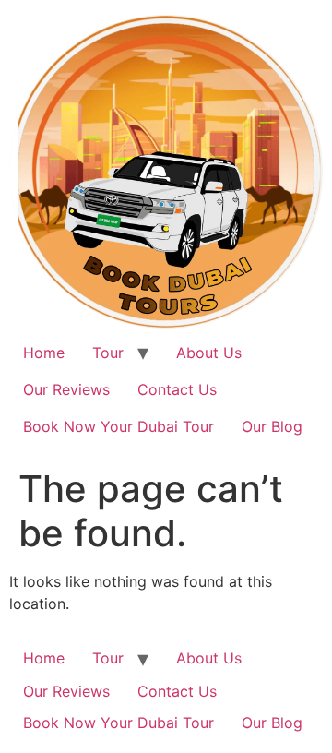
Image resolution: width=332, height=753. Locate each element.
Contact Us (177, 389)
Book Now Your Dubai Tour (118, 426)
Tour (108, 352)
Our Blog (272, 426)
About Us (209, 352)
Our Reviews (66, 389)
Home (44, 352)
